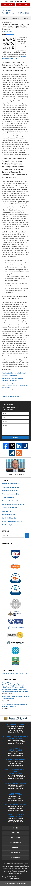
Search (27, 535)
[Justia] (25, 446)
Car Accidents (8, 497)
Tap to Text (23, 4)
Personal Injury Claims (10, 487)
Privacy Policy (15, 843)
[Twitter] (12, 446)
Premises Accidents (12, 383)
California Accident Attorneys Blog (15, 12)
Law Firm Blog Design (15, 883)
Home (5, 18)
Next (17, 396)
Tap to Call (8, 4)
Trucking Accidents (9, 507)
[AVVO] (12, 453)
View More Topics (7, 525)
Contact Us (15, 18)
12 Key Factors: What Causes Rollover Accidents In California (14, 705)
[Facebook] (6, 446)
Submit (15, 437)
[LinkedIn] (19, 446)
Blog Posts (15, 858)
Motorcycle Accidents (10, 494)
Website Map (15, 848)
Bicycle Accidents (9, 518)
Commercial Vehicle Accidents (13, 504)
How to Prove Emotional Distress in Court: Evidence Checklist (15, 697)
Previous (5, 396)
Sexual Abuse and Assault (12, 521)
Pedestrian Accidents (10, 501)
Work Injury (7, 511)
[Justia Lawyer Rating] (15, 554)
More (26, 18)
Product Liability (8, 514)
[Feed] (19, 453)
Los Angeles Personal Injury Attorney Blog (14, 673)
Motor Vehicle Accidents (11, 483)
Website (15, 833)
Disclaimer (15, 838)
